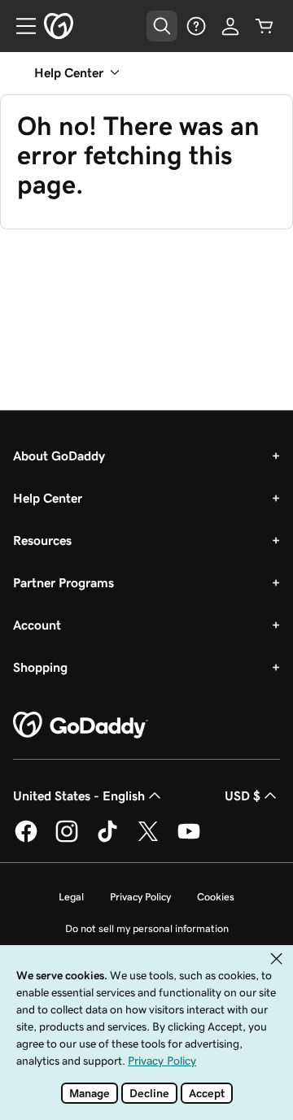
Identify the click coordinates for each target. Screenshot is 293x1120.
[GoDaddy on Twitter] (148, 839)
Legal (71, 896)
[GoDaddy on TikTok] (107, 839)
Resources (42, 540)
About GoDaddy (59, 455)
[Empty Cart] (264, 26)
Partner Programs (63, 582)
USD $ (242, 795)
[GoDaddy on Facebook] (26, 839)
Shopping (40, 666)
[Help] (196, 26)
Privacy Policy (140, 896)
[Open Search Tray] (161, 26)
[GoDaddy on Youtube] (189, 839)
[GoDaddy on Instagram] (67, 839)
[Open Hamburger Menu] (19, 26)
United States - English (79, 795)
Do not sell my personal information (147, 928)
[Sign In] (230, 26)
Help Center (47, 497)
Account (37, 624)
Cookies (215, 896)
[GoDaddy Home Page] (80, 725)
